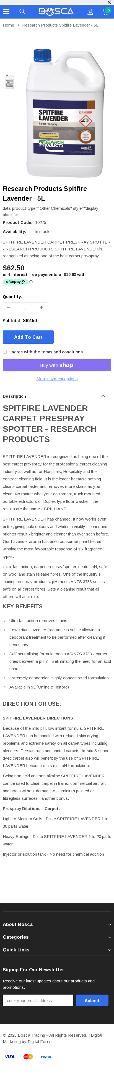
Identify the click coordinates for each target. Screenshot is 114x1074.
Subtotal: (12, 320)
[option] (65, 113)
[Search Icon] (22, 11)
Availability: (14, 231)
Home (8, 25)
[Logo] (56, 12)
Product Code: (18, 222)
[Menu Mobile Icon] (6, 11)
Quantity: (12, 296)
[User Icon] (90, 12)
